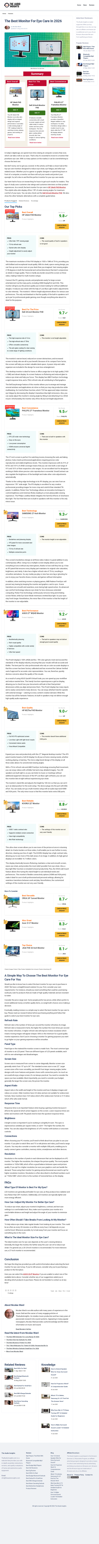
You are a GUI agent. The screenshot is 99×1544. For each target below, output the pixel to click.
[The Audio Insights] (12, 5)
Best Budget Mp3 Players (33, 1465)
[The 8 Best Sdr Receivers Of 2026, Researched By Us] (79, 74)
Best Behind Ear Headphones (35, 1486)
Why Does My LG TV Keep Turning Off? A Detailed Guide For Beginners (57, 1486)
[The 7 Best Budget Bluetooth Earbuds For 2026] (9, 1377)
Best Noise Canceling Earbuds (35, 1483)
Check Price (61, 225)
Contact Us (89, 1475)
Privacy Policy (79, 1475)
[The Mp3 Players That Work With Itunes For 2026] (79, 47)
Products (11, 201)
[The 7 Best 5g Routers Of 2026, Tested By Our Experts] (79, 80)
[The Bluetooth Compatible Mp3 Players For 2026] (79, 56)
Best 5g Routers (88, 79)
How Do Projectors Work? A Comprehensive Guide (56, 1468)
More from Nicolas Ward (14, 1351)
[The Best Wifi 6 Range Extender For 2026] (9, 1395)
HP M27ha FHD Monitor (32, 710)
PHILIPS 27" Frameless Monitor (58, 103)
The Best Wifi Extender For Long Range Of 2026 (22, 1337)
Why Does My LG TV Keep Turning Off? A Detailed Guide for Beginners (60, 1413)
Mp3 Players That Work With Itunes (34, 1457)
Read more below (14, 137)
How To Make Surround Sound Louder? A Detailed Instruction (56, 1496)
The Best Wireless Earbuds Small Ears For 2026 (22, 1348)
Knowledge (34, 201)
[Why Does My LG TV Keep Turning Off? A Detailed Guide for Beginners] (45, 1411)
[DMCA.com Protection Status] (73, 1477)
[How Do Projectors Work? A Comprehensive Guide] (45, 1384)
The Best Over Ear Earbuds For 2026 (18, 1340)
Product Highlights (28, 219)
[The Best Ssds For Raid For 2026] (9, 1370)
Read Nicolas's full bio (23, 1329)
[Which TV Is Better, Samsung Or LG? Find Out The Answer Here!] (45, 1396)
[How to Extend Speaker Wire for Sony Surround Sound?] (45, 1370)
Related (24, 201)
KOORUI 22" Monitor (31, 803)
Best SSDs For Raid (20, 1368)
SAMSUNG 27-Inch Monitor (34, 513)
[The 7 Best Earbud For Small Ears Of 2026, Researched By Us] (9, 1387)
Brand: (61, 221)
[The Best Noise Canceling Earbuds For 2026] (9, 1402)
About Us (70, 1475)
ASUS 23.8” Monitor (31, 1274)
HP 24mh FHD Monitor (15, 103)
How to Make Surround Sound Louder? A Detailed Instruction (60, 1428)
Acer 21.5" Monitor (30, 923)
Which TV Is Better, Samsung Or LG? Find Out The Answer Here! (60, 1398)
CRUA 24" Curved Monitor (33, 898)
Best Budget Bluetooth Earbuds (35, 1476)
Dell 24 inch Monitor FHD (37, 106)
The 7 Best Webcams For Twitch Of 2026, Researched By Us (27, 1345)
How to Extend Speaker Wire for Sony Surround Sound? (59, 1372)
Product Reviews (31, 1488)
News (85, 5)
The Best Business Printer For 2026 (18, 1343)
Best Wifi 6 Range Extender (22, 1393)
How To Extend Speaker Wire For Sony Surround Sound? (56, 1459)
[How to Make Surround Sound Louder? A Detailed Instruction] (45, 1426)
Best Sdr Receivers (32, 1468)
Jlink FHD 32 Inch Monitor (33, 948)
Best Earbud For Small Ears (23, 1386)
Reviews (91, 5)
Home (79, 5)
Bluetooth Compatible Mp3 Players (88, 56)
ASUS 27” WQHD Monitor (33, 613)
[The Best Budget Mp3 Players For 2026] (79, 64)
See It (15, 110)
